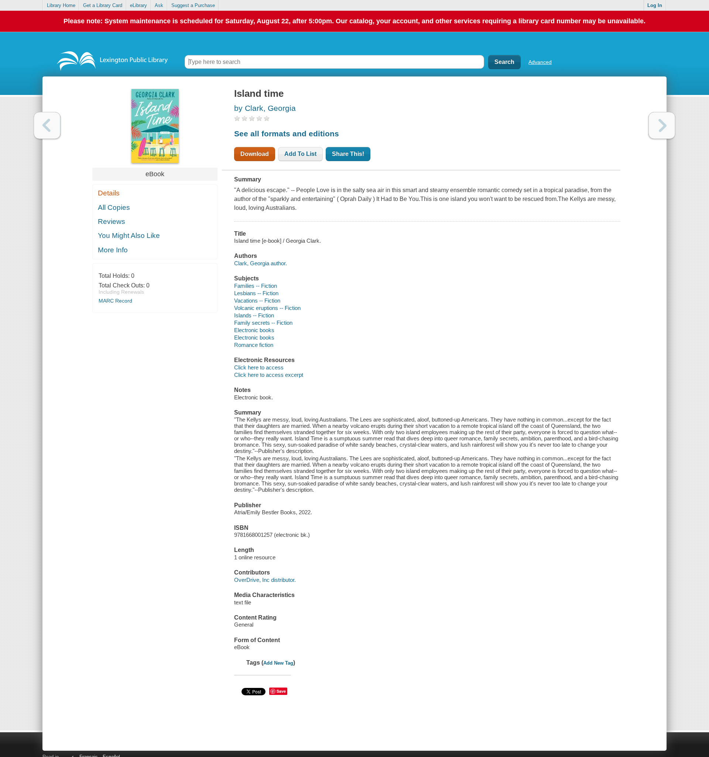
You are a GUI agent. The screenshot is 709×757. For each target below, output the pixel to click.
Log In (654, 5)
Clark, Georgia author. (260, 263)
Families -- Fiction (255, 286)
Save (281, 691)
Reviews (111, 221)
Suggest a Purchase (193, 5)
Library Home (61, 5)
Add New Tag (278, 663)
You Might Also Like (129, 235)
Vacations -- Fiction (257, 300)
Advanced (540, 62)
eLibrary (138, 5)
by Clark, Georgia (265, 108)
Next (661, 125)
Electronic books (254, 330)
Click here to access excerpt (268, 375)
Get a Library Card (102, 5)
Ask (159, 5)
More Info (113, 250)
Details (109, 193)
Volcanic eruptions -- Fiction (267, 308)
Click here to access (259, 367)
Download (254, 154)
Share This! (348, 154)
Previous (47, 125)
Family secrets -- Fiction (263, 323)
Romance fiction (253, 345)
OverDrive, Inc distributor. (265, 580)
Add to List (300, 154)
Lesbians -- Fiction (256, 293)
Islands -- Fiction (254, 315)
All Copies (114, 207)
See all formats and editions (286, 133)
